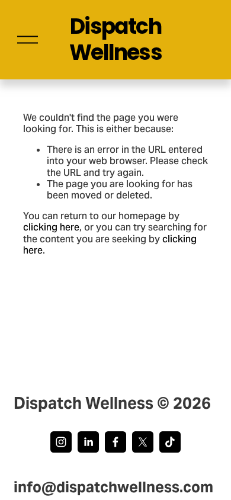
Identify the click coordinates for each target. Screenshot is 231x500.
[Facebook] (115, 442)
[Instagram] (61, 442)
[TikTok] (170, 442)
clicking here (51, 227)
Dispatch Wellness (115, 39)
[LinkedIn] (88, 442)
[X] (142, 442)
